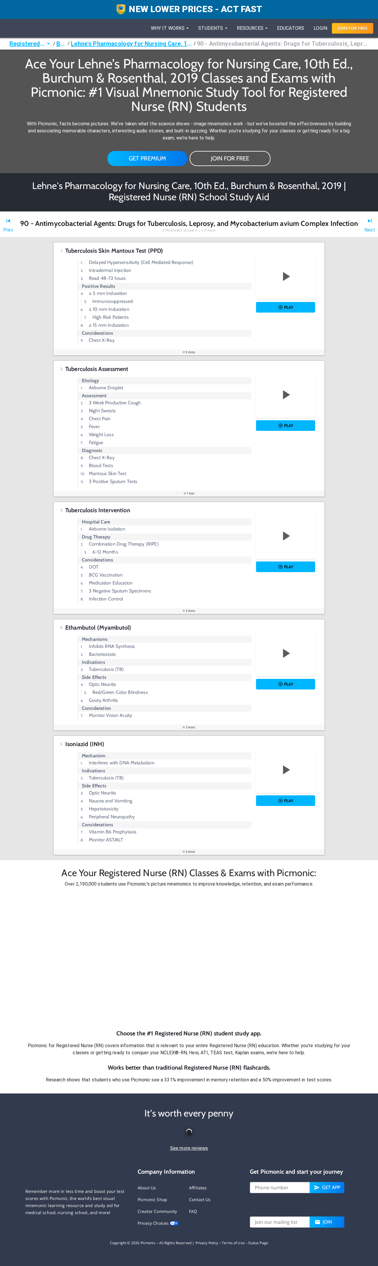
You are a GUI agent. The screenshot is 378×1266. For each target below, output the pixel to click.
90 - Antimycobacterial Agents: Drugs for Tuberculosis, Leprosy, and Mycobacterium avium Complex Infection (283, 43)
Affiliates (198, 1188)
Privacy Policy (206, 1242)
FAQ (193, 1211)
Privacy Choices (154, 1223)
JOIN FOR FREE (230, 158)
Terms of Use (233, 1242)
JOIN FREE (353, 28)
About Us (147, 1188)
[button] (189, 958)
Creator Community (157, 1211)
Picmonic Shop (152, 1199)
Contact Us (200, 1199)
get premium (147, 158)
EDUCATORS (290, 28)
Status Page (258, 1242)
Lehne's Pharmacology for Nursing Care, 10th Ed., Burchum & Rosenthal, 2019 (131, 43)
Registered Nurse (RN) (27, 43)
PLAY (288, 307)
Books (61, 43)
